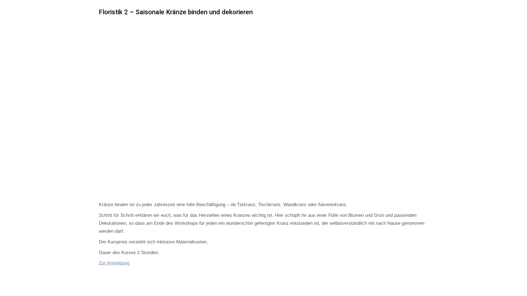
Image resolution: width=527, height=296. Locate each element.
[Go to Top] (519, 288)
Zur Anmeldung (114, 263)
